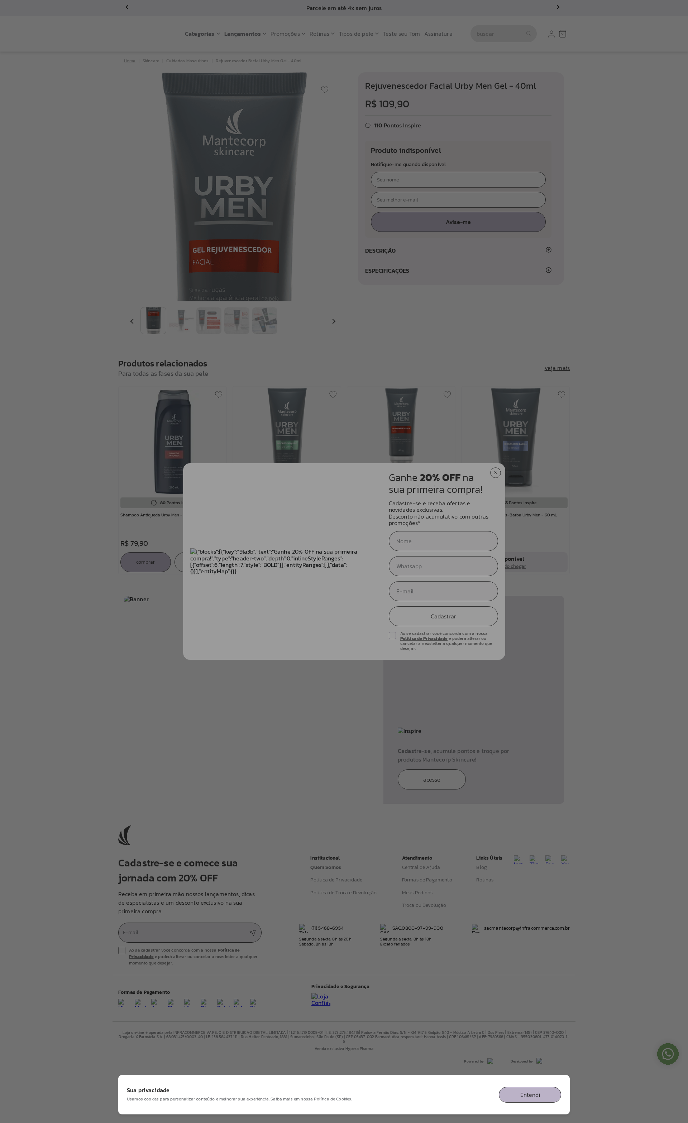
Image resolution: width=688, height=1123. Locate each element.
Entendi (530, 1094)
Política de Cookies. (333, 1099)
